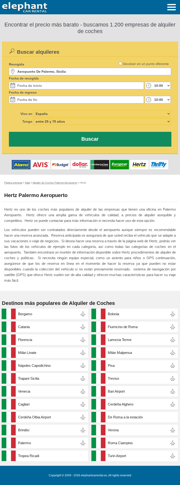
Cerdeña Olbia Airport (34, 417)
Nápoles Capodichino (34, 366)
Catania (24, 327)
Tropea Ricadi (28, 456)
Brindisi (23, 430)
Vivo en (26, 114)
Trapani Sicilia (28, 378)
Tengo (27, 121)
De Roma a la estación (125, 417)
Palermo (24, 443)
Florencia (25, 340)
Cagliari (24, 404)
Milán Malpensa (120, 353)
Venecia (24, 391)
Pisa (111, 366)
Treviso (113, 378)
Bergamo (25, 314)
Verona (113, 430)
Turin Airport (117, 456)
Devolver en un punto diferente (146, 64)
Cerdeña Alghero (120, 404)
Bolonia (113, 314)
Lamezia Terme (119, 340)
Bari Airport (116, 391)
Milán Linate (27, 353)
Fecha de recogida (24, 78)
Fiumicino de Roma (123, 327)
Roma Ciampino (120, 443)
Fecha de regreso (23, 92)
